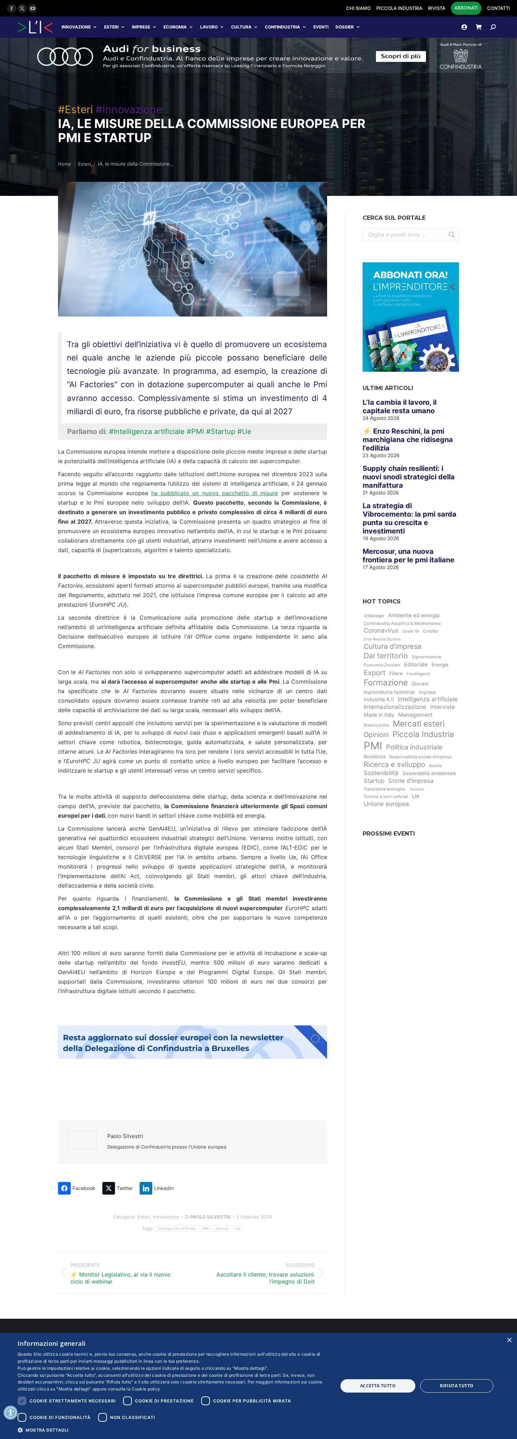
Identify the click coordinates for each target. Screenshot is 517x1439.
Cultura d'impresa (392, 646)
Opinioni (376, 735)
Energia (440, 664)
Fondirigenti (418, 673)
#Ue (244, 431)
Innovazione (76, 27)
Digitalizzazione (426, 656)
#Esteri (75, 109)
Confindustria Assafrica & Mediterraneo (402, 623)
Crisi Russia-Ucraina (382, 639)
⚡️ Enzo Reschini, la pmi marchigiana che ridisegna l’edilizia (408, 439)
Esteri (111, 27)
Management (415, 714)
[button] (173, 1430)
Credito (430, 631)
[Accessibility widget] (11, 1413)
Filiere (396, 673)
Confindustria (282, 27)
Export (374, 673)
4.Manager (374, 615)
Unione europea (386, 803)
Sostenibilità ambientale (429, 773)
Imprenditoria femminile (389, 692)
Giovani (419, 683)
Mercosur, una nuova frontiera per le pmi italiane (408, 555)
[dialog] (258, 1386)
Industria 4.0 (379, 699)
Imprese (141, 27)
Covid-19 (410, 631)
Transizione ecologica (385, 789)
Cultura (241, 27)
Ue (237, 1228)
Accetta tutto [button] (378, 1386)
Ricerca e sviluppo (394, 764)
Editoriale (416, 664)
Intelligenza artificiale (177, 1228)
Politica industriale (414, 747)
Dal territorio (386, 655)
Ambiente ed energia (413, 615)
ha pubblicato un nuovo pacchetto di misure (214, 493)
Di (208, 1217)
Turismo (416, 789)
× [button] (509, 1340)
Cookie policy (146, 1389)
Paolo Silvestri (125, 1136)
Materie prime (376, 725)
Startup (222, 1228)
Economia (175, 27)
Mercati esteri (419, 724)
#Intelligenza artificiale (147, 431)
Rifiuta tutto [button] (456, 1386)
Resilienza (374, 756)
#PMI (195, 431)
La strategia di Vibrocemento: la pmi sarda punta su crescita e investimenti (410, 518)
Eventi (320, 27)
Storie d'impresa (410, 780)
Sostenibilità (381, 772)
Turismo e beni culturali (386, 796)
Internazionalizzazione (395, 706)
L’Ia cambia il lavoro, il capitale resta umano (399, 406)
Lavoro (209, 27)
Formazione (386, 682)
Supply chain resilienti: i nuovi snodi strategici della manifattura (409, 477)
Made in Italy (379, 715)
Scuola (435, 765)
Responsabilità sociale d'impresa (420, 756)
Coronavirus (381, 630)
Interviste (442, 707)
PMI (206, 1228)
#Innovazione (129, 109)
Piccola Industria (423, 734)
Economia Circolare (382, 665)
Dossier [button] (345, 27)
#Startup (220, 431)
